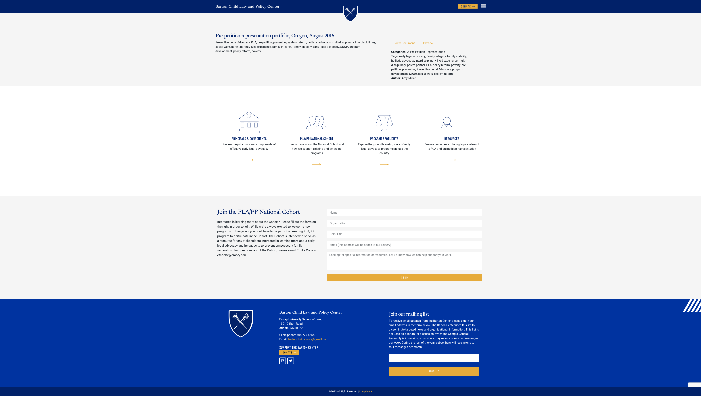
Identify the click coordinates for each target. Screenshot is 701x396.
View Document (404, 43)
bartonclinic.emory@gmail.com (308, 339)
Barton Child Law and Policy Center (247, 6)
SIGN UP (434, 371)
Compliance (365, 391)
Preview (428, 43)
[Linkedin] (282, 361)
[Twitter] (290, 361)
